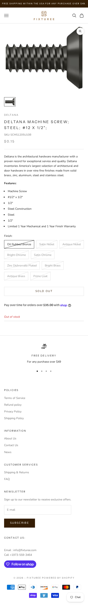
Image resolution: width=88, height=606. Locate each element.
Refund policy (12, 405)
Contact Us (11, 445)
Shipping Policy (14, 418)
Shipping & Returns (16, 472)
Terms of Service (14, 398)
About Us (10, 438)
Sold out (44, 291)
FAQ (7, 479)
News (7, 452)
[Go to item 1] (10, 101)
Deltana (11, 114)
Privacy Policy (12, 411)
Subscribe (19, 523)
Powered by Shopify (58, 577)
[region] (44, 354)
